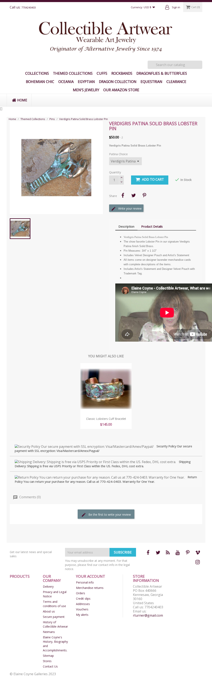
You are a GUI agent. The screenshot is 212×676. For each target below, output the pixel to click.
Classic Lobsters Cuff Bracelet (106, 419)
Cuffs (102, 73)
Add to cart (153, 179)
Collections (37, 73)
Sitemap (48, 656)
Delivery (48, 586)
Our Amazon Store (121, 89)
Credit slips (83, 598)
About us (49, 611)
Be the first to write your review (109, 514)
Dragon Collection (117, 81)
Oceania (66, 81)
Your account (90, 576)
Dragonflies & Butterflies (161, 73)
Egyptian (86, 81)
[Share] (123, 195)
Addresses (83, 604)
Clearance (176, 81)
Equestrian (151, 81)
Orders (80, 593)
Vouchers (82, 609)
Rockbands (121, 73)
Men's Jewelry (86, 89)
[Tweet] (133, 195)
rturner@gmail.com (148, 615)
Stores (47, 661)
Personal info (85, 582)
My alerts (82, 615)
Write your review (129, 208)
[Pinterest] (144, 195)
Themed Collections (73, 73)
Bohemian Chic (40, 81)
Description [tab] (126, 226)
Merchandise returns (90, 588)
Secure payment (54, 617)
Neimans (49, 632)
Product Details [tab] (152, 226)
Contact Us (50, 666)
